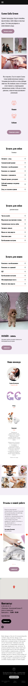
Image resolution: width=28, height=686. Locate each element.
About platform (15, 682)
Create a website (14, 677)
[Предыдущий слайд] (1, 534)
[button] (14, 587)
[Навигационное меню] (2, 2)
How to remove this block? (6, 682)
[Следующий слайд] (27, 534)
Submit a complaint (23, 682)
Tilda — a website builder (19, 672)
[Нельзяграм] (2, 627)
